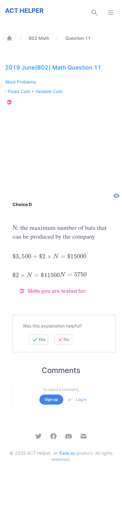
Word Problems (20, 82)
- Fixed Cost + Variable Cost (33, 91)
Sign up (51, 399)
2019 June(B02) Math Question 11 (53, 67)
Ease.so (67, 453)
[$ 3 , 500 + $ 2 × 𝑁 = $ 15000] (49, 257)
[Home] (9, 38)
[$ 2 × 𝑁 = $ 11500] (36, 274)
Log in (81, 399)
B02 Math (39, 38)
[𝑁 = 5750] (73, 274)
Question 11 (78, 38)
